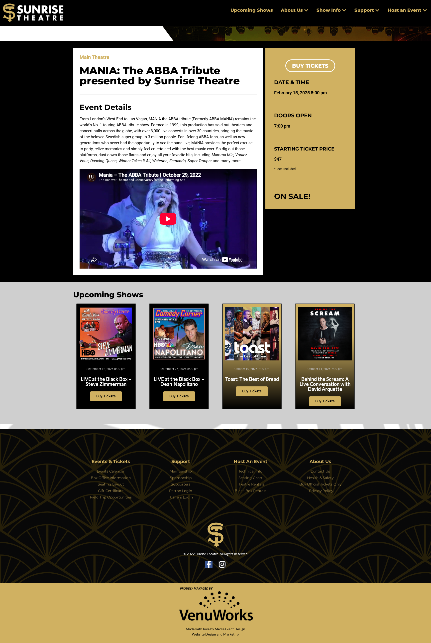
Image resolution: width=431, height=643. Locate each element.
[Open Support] (377, 10)
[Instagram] (222, 564)
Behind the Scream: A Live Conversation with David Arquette (325, 384)
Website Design (204, 634)
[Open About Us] (306, 10)
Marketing (231, 634)
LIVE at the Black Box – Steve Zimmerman (106, 381)
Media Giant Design (230, 629)
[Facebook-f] (209, 564)
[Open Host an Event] (425, 10)
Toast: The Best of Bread (252, 379)
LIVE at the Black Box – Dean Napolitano (179, 381)
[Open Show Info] (344, 10)
